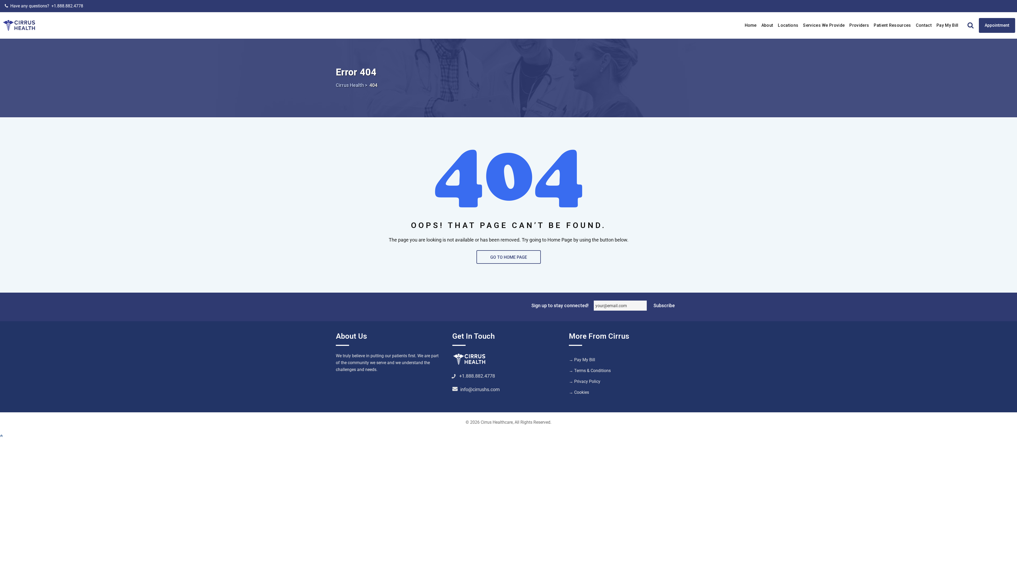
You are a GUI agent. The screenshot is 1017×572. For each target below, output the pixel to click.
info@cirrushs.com (480, 389)
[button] (1, 435)
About (767, 25)
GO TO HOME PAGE (508, 257)
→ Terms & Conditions (590, 370)
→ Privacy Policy (584, 381)
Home (751, 25)
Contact (924, 25)
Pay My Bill (947, 25)
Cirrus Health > (351, 85)
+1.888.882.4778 (67, 5)
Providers (859, 25)
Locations (788, 25)
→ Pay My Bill (582, 359)
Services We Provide (824, 25)
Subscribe (664, 305)
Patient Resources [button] (892, 25)
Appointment (997, 25)
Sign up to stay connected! (559, 305)
